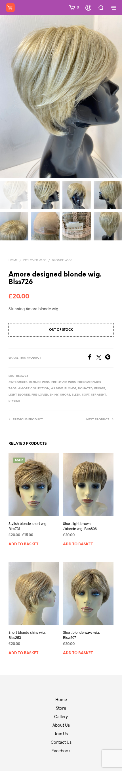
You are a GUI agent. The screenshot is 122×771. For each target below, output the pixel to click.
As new (57, 388)
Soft (85, 394)
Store (61, 707)
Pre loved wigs (63, 382)
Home (13, 260)
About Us (61, 725)
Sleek (76, 394)
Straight (98, 394)
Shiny (54, 394)
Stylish (14, 401)
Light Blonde (19, 394)
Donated (85, 388)
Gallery (61, 716)
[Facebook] (91, 358)
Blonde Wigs (62, 260)
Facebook (61, 750)
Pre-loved (39, 394)
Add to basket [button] (23, 544)
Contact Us (61, 742)
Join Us (61, 733)
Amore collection (33, 388)
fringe (99, 388)
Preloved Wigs (34, 260)
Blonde (70, 388)
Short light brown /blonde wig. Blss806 (80, 526)
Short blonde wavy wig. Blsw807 (81, 635)
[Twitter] (100, 358)
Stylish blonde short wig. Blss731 (28, 526)
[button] (74, 7)
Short (65, 394)
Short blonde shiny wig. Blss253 (27, 635)
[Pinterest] (109, 358)
